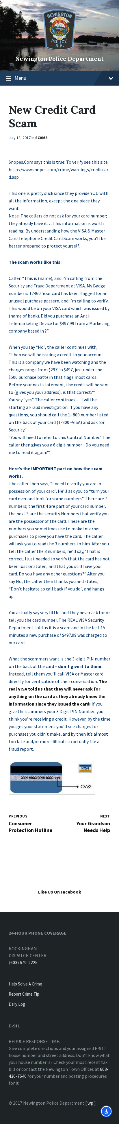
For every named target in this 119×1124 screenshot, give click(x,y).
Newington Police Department (59, 58)
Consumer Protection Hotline (30, 826)
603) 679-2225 (24, 962)
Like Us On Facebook (59, 892)
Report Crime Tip (24, 994)
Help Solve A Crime (25, 984)
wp (90, 1103)
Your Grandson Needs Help (93, 826)
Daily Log (17, 1004)
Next (105, 816)
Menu (20, 78)
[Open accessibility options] (106, 1111)
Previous (18, 816)
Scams (41, 137)
